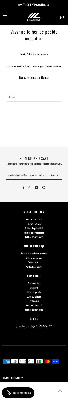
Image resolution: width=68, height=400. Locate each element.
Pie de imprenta (34, 292)
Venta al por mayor (34, 267)
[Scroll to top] (60, 390)
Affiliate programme (34, 258)
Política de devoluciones (34, 232)
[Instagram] (43, 188)
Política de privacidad (34, 228)
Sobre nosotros (34, 283)
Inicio (23, 54)
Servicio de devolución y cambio (34, 253)
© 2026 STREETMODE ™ (13, 377)
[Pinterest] (29, 188)
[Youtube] (36, 188)
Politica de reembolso (34, 237)
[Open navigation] (8, 16)
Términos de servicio (34, 219)
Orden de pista (34, 262)
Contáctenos (34, 301)
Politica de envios (34, 223)
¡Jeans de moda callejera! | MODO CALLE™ (34, 326)
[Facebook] (23, 188)
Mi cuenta (34, 287)
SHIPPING (33, 4)
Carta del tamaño (34, 296)
